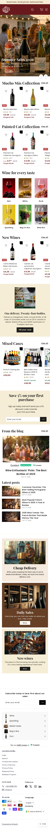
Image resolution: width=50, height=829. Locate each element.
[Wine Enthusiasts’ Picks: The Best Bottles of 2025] (26, 451)
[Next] (46, 76)
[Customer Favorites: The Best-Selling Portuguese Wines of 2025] (11, 491)
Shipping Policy (8, 771)
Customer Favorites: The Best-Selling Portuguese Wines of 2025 (34, 490)
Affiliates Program (9, 774)
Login (4, 755)
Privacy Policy (7, 768)
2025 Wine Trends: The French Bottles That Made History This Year (34, 515)
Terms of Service (8, 765)
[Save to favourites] (6, 91)
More (25, 623)
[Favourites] (37, 9)
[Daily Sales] (25, 597)
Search (5, 758)
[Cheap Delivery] (25, 552)
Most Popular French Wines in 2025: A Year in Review (33, 502)
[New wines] (25, 642)
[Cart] (41, 9)
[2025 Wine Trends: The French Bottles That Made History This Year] (11, 516)
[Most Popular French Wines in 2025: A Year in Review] (11, 504)
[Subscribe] (43, 419)
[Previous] (41, 76)
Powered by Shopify (10, 824)
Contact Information (10, 762)
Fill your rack (25, 329)
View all (44, 83)
